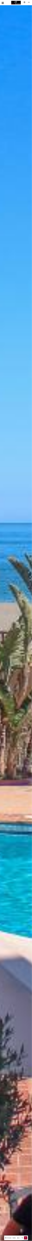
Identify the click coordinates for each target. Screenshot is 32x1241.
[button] (25, 1237)
